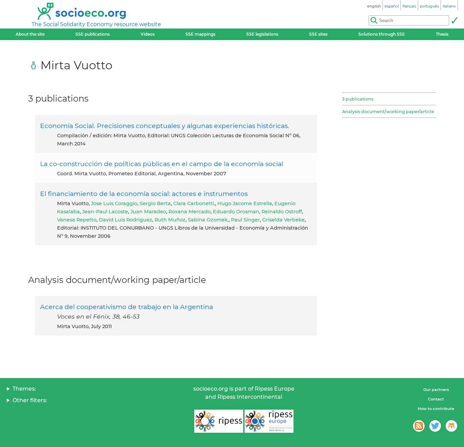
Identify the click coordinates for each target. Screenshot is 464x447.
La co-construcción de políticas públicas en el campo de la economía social (161, 164)
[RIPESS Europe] (269, 421)
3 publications (357, 99)
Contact (436, 399)
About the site (30, 34)
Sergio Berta (155, 203)
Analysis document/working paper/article (388, 111)
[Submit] (454, 20)
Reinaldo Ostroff (282, 212)
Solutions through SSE (381, 34)
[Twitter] (435, 426)
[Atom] (419, 426)
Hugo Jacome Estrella (244, 203)
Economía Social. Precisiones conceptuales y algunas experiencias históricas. (164, 126)
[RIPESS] (218, 421)
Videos (148, 34)
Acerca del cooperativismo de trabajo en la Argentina (126, 307)
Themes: (24, 389)
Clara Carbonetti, (194, 203)
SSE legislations (262, 34)
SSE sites (318, 34)
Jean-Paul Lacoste (105, 212)
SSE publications (92, 34)
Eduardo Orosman (236, 212)
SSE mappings (200, 34)
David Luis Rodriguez (125, 220)
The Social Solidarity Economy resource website (96, 24)
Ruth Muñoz (170, 220)
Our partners (436, 389)
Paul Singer (245, 220)
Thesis (442, 34)
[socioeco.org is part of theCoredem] (451, 426)
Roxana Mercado (189, 212)
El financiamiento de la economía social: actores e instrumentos (144, 194)
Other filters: (30, 400)
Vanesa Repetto (76, 220)
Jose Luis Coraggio (114, 203)
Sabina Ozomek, (208, 220)
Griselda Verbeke (283, 220)
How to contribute (436, 408)
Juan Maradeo (148, 212)
